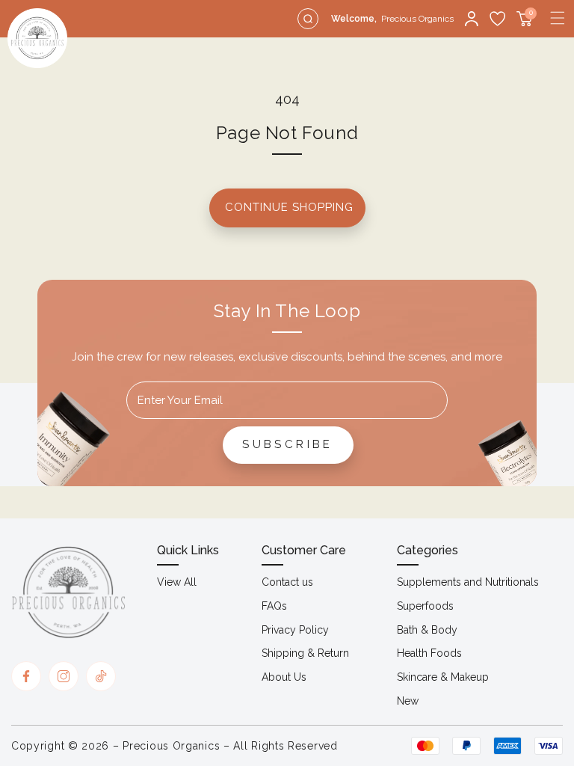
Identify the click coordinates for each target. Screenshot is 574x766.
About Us (284, 677)
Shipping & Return (305, 653)
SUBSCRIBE (287, 444)
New (408, 701)
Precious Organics (171, 746)
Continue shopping (289, 207)
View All (177, 582)
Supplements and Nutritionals (468, 582)
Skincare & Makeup (443, 677)
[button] (557, 17)
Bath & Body (427, 630)
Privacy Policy (295, 630)
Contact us (287, 582)
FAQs (274, 606)
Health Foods (429, 653)
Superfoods (425, 606)
